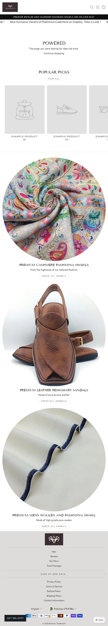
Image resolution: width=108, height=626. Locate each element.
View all (54, 79)
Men (54, 551)
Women (54, 556)
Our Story (54, 561)
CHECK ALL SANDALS (54, 401)
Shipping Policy (54, 595)
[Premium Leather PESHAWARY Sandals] (54, 334)
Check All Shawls (54, 276)
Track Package (54, 565)
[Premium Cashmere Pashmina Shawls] (54, 209)
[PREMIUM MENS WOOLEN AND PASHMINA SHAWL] (54, 459)
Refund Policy (54, 591)
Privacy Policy (54, 581)
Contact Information (54, 600)
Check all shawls (54, 526)
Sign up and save (53, 574)
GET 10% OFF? (15, 618)
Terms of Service (54, 586)
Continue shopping (54, 53)
